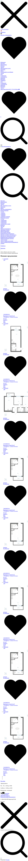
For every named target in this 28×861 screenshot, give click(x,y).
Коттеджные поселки (5, 232)
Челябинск (3, 32)
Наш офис (3, 781)
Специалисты (4, 76)
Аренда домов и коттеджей (7, 241)
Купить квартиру (4, 210)
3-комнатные (4, 222)
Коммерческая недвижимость (7, 233)
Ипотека (2, 66)
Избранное (3, 62)
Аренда (2, 67)
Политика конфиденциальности (8, 797)
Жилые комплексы (5, 231)
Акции (2, 73)
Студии (2, 219)
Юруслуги (6, 205)
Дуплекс (8, 859)
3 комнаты (3, 215)
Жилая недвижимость (6, 228)
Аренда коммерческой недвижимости (9, 242)
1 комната (3, 213)
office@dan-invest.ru (5, 89)
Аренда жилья (4, 239)
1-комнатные (4, 220)
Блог (2, 74)
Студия (2, 211)
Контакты (3, 79)
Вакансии (3, 78)
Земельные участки (5, 230)
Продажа (3, 63)
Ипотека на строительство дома (8, 236)
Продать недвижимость (6, 35)
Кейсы (2, 70)
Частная (2, 226)
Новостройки (4, 64)
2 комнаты (3, 214)
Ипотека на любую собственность (8, 234)
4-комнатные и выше (5, 224)
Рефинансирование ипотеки (7, 238)
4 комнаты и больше (5, 216)
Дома (2, 227)
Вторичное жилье (5, 217)
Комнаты (3, 225)
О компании (3, 75)
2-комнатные (4, 221)
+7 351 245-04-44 (4, 29)
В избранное (6, 289)
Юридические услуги (6, 68)
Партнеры (3, 69)
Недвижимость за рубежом (7, 72)
